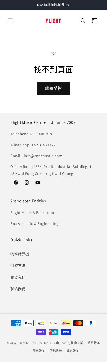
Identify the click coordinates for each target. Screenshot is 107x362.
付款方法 (17, 265)
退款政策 (94, 343)
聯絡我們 (17, 289)
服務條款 (56, 351)
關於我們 (17, 277)
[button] (10, 21)
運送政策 (73, 351)
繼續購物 (53, 88)
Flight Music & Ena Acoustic (36, 343)
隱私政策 (39, 351)
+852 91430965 (42, 144)
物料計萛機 (19, 253)
